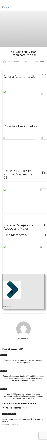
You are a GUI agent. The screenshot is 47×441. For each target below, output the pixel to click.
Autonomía (23, 66)
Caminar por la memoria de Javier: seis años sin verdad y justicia (23, 361)
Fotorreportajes (9, 414)
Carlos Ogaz (5, 424)
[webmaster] (5, 61)
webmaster (14, 62)
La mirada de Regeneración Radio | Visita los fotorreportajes (20, 405)
